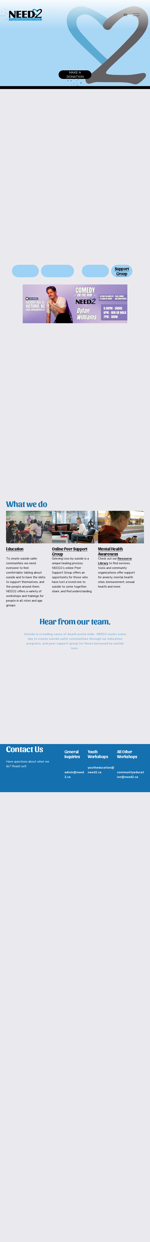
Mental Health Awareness (110, 551)
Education (14, 548)
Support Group (122, 271)
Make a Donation (75, 74)
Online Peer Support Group (69, 551)
